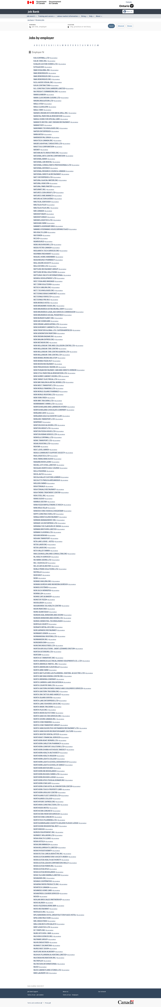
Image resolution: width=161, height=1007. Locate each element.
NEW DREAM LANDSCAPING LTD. (46, 324)
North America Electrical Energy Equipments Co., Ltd (57, 661)
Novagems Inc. (39, 878)
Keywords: (32, 25)
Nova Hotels (39, 841)
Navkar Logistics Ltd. (42, 220)
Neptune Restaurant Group (45, 269)
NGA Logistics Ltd (41, 456)
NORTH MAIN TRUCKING (43, 707)
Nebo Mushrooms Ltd (43, 244)
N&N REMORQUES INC (42, 76)
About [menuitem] (98, 16)
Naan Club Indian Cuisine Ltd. (46, 97)
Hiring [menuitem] (83, 16)
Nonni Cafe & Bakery (42, 596)
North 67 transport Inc (44, 658)
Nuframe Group (40, 939)
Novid (36, 896)
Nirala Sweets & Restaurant (45, 517)
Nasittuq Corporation (43, 146)
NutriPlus (38, 961)
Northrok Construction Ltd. (46, 805)
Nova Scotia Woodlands (44, 872)
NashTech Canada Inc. (43, 140)
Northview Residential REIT (45, 826)
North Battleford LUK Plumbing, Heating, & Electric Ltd (59, 673)
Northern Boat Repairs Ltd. (45, 740)
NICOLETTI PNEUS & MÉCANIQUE (46, 480)
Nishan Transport (41, 538)
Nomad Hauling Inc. (42, 581)
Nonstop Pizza (40, 599)
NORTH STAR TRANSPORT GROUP (46, 725)
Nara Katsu (38, 134)
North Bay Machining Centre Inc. (48, 676)
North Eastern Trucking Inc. (46, 691)
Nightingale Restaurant (44, 489)
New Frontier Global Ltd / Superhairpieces (52, 330)
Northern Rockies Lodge (44, 777)
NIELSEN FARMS (39, 483)
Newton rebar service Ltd (45, 434)
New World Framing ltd (44, 388)
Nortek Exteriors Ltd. (43, 651)
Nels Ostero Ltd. (40, 266)
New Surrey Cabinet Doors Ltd (47, 376)
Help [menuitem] (91, 16)
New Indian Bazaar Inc (43, 336)
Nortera (37, 655)
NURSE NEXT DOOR (41, 948)
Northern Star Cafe (42, 783)
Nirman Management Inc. (44, 520)
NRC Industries (40, 921)
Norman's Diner (40, 633)
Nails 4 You (38, 104)
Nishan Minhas (40, 535)
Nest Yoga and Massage (43, 281)
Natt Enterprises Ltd (42, 177)
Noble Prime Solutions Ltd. (45, 569)
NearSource (38, 241)
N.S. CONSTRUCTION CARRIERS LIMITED (49, 88)
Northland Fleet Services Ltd (46, 795)
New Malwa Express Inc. (43, 339)
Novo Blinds (39, 902)
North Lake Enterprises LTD (45, 700)
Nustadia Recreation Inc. (44, 958)
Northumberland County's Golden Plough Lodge (55, 823)
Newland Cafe (39, 413)
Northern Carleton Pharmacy (47, 743)
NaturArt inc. (39, 189)
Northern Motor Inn (43, 768)
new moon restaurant (43, 364)
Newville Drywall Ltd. (43, 437)
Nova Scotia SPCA (40, 869)
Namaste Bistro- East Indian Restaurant (51, 122)
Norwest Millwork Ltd (43, 835)
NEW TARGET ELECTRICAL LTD (45, 379)
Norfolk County (40, 624)
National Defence (41, 168)
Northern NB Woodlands (44, 771)
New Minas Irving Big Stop (45, 358)
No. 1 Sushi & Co (40, 563)
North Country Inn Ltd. (44, 685)
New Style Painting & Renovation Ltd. (50, 373)
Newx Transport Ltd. (42, 440)
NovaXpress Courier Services (46, 893)
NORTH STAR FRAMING (42, 722)
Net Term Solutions (42, 284)
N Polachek (38, 67)
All (98, 45)
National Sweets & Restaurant (47, 174)
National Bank (40, 159)
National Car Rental (42, 162)
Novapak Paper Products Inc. (46, 884)
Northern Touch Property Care (47, 789)
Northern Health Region (44, 756)
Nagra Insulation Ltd (43, 101)
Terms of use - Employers (70, 995)
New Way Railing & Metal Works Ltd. (49, 382)
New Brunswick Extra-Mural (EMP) (48, 309)
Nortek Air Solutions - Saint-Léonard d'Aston (54, 648)
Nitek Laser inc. (40, 547)
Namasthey (38, 125)
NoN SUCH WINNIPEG (42, 590)
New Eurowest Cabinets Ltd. (46, 327)
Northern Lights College (44, 759)
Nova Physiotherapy (42, 850)
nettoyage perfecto (42, 296)
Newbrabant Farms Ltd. (44, 404)
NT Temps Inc (39, 930)
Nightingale (39, 486)
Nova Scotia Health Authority (47, 860)
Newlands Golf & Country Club (47, 416)
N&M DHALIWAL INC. (41, 70)
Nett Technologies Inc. (43, 290)
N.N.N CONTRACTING (41, 85)
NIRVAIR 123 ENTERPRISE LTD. (45, 523)
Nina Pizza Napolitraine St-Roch (48, 505)
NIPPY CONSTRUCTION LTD (44, 514)
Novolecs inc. (39, 912)
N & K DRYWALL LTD (41, 58)
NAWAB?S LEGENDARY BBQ (44, 226)
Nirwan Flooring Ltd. (43, 532)
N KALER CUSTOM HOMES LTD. (45, 64)
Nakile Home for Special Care (46, 119)
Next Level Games (41, 449)
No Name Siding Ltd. (42, 560)
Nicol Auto (38, 474)
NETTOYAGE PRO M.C (41, 299)
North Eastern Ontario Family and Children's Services (58, 688)
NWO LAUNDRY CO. (40, 973)
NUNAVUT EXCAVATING (42, 945)
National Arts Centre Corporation (49, 156)
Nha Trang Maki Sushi (43, 459)
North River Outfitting (44, 713)
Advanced (121, 26)
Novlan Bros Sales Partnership (47, 899)
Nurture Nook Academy (43, 951)
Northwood (38, 829)
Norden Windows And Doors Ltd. (48, 618)
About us (65, 991)
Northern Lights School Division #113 (50, 762)
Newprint (37, 422)
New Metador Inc (41, 342)
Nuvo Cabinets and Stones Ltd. (47, 970)
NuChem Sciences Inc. (43, 936)
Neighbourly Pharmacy (43, 260)
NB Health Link (40, 232)
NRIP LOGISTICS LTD (41, 927)
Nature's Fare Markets (43, 195)
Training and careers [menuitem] (46, 16)
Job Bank (33, 11)
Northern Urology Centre (45, 792)
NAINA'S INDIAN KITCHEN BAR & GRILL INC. (50, 113)
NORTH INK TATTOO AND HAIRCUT (47, 694)
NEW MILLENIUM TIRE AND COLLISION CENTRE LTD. (54, 345)
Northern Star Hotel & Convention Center (52, 786)
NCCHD (36, 238)
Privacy (48, 1003)
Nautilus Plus (39, 205)
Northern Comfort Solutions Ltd (48, 746)
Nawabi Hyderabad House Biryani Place (50, 229)
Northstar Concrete (42, 811)
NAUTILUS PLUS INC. (41, 208)
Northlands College (42, 798)
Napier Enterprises (41, 131)
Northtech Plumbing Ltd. (45, 820)
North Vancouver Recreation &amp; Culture (53, 731)
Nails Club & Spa (40, 107)
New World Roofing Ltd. (44, 394)
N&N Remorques (40, 73)
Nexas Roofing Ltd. (41, 443)
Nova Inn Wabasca (41, 844)
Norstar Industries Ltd (44, 645)
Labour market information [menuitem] (67, 16)
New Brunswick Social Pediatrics (48, 315)
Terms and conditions (34, 1003)
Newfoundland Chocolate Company (49, 410)
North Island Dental (42, 697)
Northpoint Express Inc (44, 801)
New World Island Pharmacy (46, 391)
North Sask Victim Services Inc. (47, 716)
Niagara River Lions (42, 462)
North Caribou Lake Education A (48, 682)
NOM (35, 578)
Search (111, 26)
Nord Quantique (40, 612)
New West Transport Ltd (44, 385)
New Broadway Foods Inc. (44, 306)
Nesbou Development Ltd (44, 278)
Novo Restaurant (41, 909)
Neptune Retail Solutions (45, 272)
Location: (71, 25)
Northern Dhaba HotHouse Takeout (49, 749)
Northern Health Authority (46, 752)
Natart (36, 149)
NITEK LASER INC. (40, 544)
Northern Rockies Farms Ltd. (46, 774)
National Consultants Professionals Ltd (52, 165)
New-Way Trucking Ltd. (43, 400)
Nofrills (37, 572)
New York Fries (40, 397)
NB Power (37, 235)
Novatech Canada (41, 887)
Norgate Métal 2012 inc (43, 627)
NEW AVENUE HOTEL (41, 303)
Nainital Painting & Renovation (47, 116)
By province (53, 58)
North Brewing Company (44, 679)
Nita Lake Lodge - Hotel (43, 541)
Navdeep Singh (39, 217)
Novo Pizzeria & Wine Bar (44, 906)
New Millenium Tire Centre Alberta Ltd (51, 352)
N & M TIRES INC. (40, 61)
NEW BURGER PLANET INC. (43, 318)
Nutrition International (45, 964)
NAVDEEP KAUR (39, 214)
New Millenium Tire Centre (45, 348)
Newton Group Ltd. (41, 428)
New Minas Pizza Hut (42, 361)
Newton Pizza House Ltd (44, 431)
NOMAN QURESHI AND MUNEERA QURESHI (50, 584)
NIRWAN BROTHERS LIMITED (44, 529)
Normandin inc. (40, 639)
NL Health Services (41, 557)
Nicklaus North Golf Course (46, 468)
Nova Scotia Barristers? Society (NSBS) (50, 857)
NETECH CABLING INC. (42, 287)
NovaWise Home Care (42, 890)
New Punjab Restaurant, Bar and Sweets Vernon (54, 370)
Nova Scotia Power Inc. (43, 866)
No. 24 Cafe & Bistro (42, 566)
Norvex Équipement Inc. (44, 832)
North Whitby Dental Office (46, 734)
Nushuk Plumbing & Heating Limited (49, 954)
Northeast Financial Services (46, 737)
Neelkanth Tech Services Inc (46, 251)
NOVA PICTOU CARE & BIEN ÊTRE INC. (48, 853)
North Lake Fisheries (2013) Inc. (47, 703)
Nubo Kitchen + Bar (42, 933)
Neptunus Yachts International (48, 275)
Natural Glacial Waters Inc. (45, 180)
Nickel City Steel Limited (44, 465)
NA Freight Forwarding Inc (45, 91)
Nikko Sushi (38, 498)
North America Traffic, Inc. (45, 664)
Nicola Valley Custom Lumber (46, 477)
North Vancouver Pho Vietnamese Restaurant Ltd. (56, 728)
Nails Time (38, 110)
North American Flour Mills (46, 667)
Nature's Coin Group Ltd (44, 192)
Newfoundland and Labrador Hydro (49, 407)
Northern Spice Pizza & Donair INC (48, 780)
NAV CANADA (38, 211)
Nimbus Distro (40, 501)
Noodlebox (38, 602)
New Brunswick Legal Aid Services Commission (54, 312)
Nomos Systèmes (40, 587)
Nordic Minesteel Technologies (47, 621)
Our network (102, 991)
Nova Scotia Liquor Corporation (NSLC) (50, 863)
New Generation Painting (44, 333)
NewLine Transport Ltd (44, 419)
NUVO (35, 967)
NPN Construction (41, 918)
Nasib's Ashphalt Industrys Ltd (47, 143)
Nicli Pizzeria (39, 471)
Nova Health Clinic (42, 838)
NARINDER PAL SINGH (42, 137)
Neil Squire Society (42, 263)
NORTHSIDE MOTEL (41, 808)
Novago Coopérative (42, 881)
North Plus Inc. (40, 710)
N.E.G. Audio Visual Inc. (43, 82)
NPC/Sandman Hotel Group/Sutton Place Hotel (54, 915)
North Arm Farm (40, 670)
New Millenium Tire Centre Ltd (47, 355)
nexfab (36, 446)
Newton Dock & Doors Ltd (45, 425)
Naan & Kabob (39, 94)
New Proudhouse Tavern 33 (45, 367)
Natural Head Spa (41, 183)
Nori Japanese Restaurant (44, 630)
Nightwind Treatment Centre (46, 492)
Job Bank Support (32, 991)
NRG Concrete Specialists (44, 924)
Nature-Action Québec (43, 198)
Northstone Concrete (43, 817)
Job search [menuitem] (31, 16)
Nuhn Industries (41, 942)
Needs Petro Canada (42, 247)
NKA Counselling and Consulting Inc (50, 554)
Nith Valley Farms (41, 550)
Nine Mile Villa (40, 508)
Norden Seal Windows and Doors (48, 615)
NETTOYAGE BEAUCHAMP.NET (45, 293)
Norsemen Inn (39, 642)
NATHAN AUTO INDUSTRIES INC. (46, 153)
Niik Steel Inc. (39, 495)
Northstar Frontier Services (46, 814)
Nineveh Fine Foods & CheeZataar (48, 511)
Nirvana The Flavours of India (47, 526)
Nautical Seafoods (41, 202)
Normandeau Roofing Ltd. (45, 636)
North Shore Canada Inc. (44, 719)
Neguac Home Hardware (44, 257)
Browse (129, 26)
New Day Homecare (41, 321)
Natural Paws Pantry (42, 186)
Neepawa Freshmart (42, 254)
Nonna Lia (38, 593)
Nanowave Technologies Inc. (46, 128)
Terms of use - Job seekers (35, 995)
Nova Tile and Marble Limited (46, 875)
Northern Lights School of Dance (48, 765)
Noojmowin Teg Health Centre (47, 606)
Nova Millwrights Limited (45, 847)
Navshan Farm (39, 223)
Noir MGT (37, 575)
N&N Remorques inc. (42, 79)
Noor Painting (40, 609)
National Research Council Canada (49, 171)
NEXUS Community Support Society (49, 453)
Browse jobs (40, 20)
